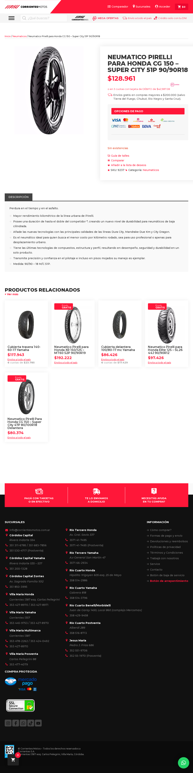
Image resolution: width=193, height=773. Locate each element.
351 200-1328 (18, 568)
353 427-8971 (39, 605)
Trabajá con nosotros (164, 558)
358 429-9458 (79, 615)
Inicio (8, 36)
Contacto (156, 569)
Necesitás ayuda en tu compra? (154, 500)
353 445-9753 (18, 623)
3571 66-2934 (79, 563)
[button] (183, 762)
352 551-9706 (78, 650)
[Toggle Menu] (11, 18)
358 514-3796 (78, 598)
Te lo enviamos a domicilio (96, 500)
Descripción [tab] (18, 197)
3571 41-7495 (78, 540)
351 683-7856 (38, 545)
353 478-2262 (18, 641)
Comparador (120, 6)
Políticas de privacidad (165, 547)
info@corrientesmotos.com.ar (29, 530)
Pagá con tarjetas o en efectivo (39, 500)
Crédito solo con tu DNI (172, 18)
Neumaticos (20, 36)
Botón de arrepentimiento (169, 581)
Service (155, 564)
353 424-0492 (39, 641)
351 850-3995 (18, 586)
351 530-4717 (18, 550)
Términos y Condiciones (166, 552)
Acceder (164, 6)
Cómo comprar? (161, 530)
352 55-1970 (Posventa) (85, 655)
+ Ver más (11, 294)
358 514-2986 (78, 580)
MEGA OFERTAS (108, 18)
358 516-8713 (78, 633)
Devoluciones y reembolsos (169, 541)
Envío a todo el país (140, 18)
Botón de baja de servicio (167, 575)
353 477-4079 (18, 664)
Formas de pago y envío (166, 535)
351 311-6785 (17, 545)
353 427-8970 (18, 605)
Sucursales (143, 6)
